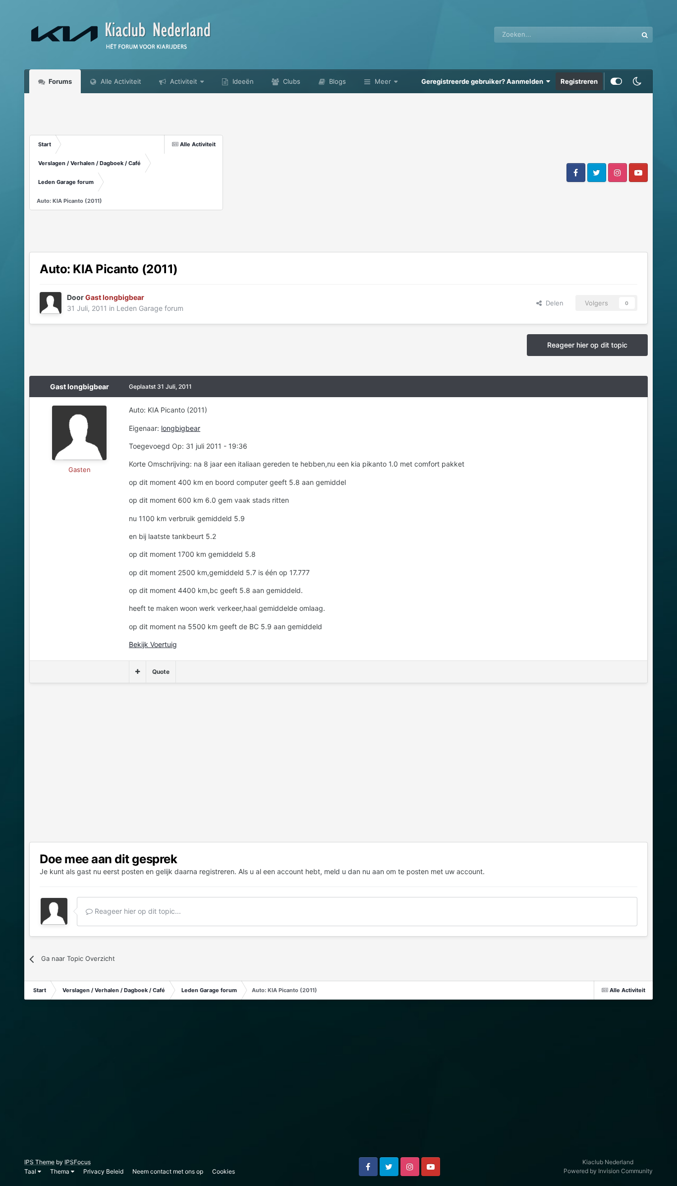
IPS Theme (39, 1162)
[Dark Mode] (637, 81)
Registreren (579, 81)
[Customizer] (616, 81)
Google (613, 34)
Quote (160, 671)
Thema (60, 1171)
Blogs (336, 81)
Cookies (223, 1171)
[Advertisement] (394, 172)
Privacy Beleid (103, 1171)
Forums (59, 81)
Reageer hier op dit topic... (137, 911)
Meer (383, 81)
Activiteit (182, 81)
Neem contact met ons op (167, 1171)
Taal (31, 1171)
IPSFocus (77, 1162)
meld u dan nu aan (354, 871)
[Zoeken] (645, 35)
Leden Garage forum (149, 308)
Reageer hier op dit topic (587, 345)
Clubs (290, 81)
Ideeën (242, 81)
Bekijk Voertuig (153, 644)
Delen (553, 303)
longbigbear (180, 428)
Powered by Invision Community (608, 1171)
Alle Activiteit (120, 81)
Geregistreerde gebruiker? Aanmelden (483, 81)
